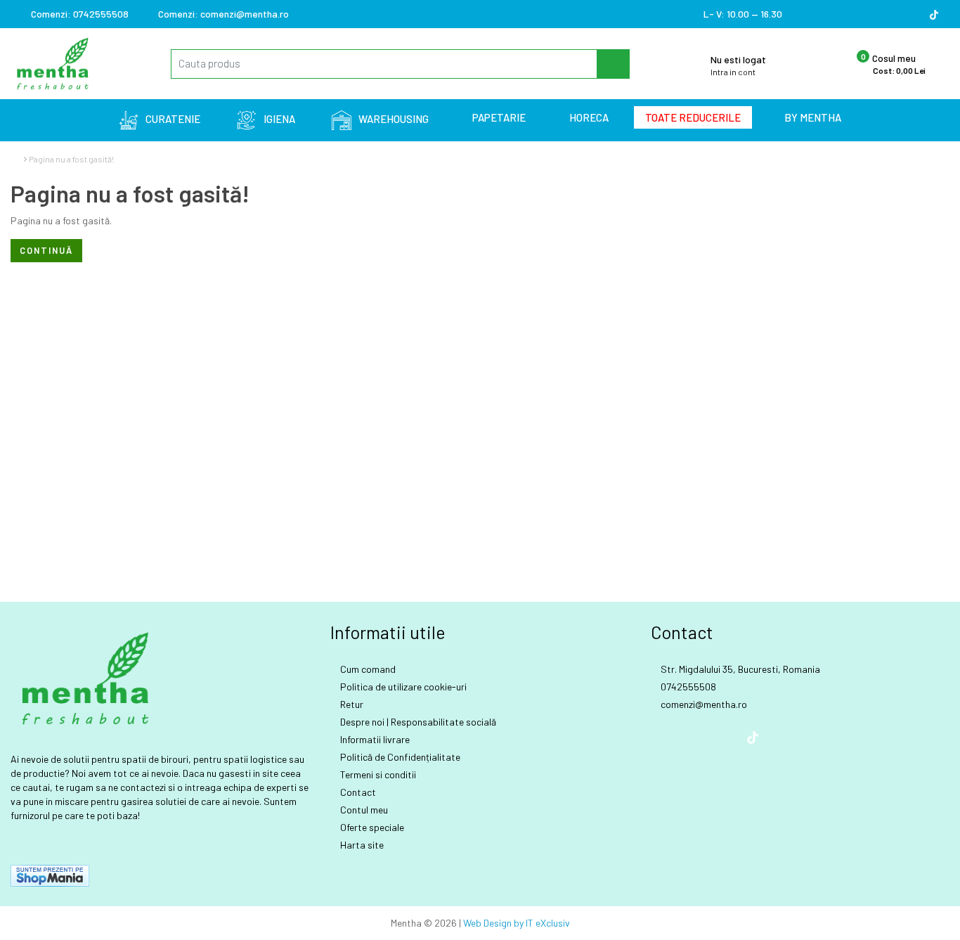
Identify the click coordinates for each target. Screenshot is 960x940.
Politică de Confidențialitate (399, 757)
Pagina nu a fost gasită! (71, 159)
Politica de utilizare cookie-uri (402, 687)
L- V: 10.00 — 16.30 (741, 14)
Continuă (46, 250)
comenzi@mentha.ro (223, 14)
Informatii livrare (374, 739)
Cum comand (367, 669)
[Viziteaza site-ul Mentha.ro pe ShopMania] (50, 874)
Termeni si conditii (377, 774)
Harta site (361, 845)
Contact (357, 792)
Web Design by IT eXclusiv (516, 923)
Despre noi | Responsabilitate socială (417, 722)
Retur (350, 704)
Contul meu (363, 810)
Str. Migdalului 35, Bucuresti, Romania (739, 669)
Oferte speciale (371, 827)
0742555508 (80, 14)
